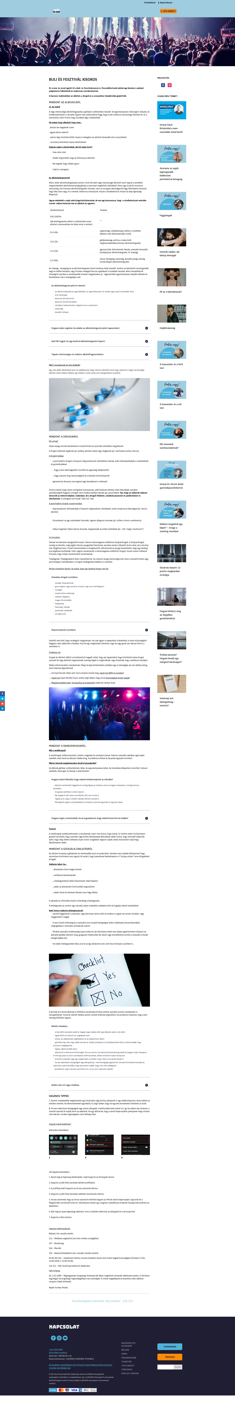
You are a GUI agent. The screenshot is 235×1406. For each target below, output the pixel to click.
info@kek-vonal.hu (58, 1352)
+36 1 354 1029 (56, 1349)
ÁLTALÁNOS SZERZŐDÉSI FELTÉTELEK (66, 1365)
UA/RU (183, 11)
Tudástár (126, 1361)
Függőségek (166, 215)
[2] (99, 1155)
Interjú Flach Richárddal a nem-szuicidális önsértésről (171, 128)
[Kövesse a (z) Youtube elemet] (65, 1338)
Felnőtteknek (149, 3)
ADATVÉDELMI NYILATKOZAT (98, 1365)
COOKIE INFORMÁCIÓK (59, 1368)
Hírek (124, 1354)
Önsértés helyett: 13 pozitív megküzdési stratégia (170, 571)
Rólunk (125, 1350)
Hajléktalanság (167, 328)
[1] (63, 1155)
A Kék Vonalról (146, 11)
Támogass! (126, 1369)
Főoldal (94, 11)
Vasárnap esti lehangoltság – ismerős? (167, 702)
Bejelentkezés (165, 3)
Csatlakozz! (127, 1365)
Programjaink (128, 1358)
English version (130, 1373)
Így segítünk (109, 11)
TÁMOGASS (170, 1357)
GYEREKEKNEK (170, 1347)
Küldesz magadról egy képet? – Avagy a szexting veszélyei (171, 528)
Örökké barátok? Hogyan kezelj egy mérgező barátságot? (171, 658)
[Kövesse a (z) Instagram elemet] (170, 85)
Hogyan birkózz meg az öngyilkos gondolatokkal (170, 615)
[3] (135, 1155)
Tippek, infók (128, 11)
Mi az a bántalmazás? (171, 291)
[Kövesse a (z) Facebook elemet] (163, 85)
